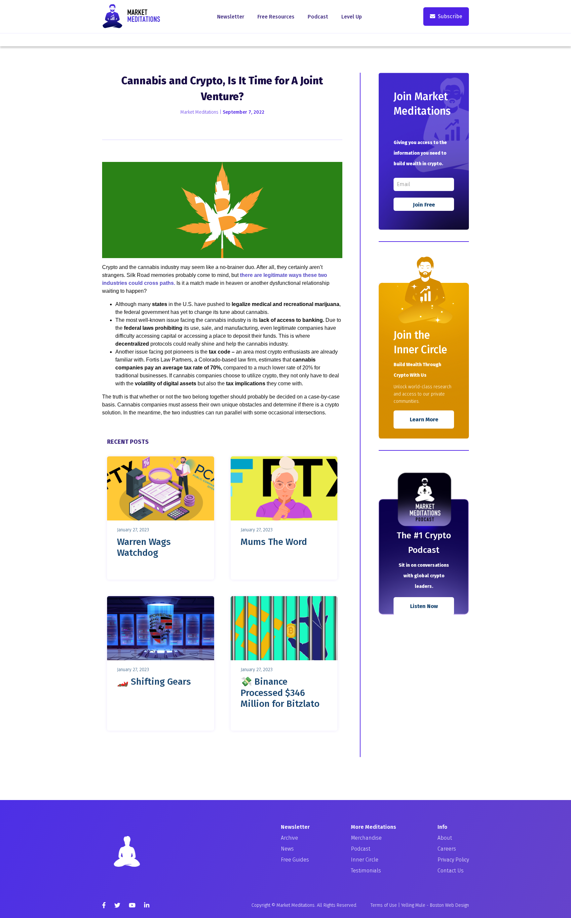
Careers (447, 849)
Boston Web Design (449, 905)
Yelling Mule (413, 905)
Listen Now (424, 606)
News (287, 849)
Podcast (318, 17)
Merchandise (366, 838)
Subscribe (450, 16)
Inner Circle (364, 860)
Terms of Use (383, 905)
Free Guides (295, 860)
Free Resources (275, 17)
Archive (289, 838)
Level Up (351, 17)
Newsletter (230, 17)
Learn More (424, 419)
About (445, 838)
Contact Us (451, 870)
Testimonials (366, 870)
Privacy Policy (453, 860)
